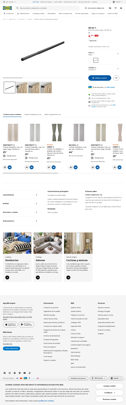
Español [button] (118, 2)
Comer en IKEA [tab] (112, 13)
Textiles (30, 19)
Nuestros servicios (104, 307)
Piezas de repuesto (50, 347)
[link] (91, 60)
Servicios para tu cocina (105, 315)
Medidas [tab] (6, 203)
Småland (100, 334)
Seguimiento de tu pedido (52, 311)
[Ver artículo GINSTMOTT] (13, 132)
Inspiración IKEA (76, 326)
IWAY (72, 363)
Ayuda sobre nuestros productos (54, 322)
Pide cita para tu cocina (69, 2)
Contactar (94, 2)
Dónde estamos (76, 311)
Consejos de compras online (53, 326)
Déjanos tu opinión (50, 360)
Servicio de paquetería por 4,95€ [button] (100, 98)
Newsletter (74, 348)
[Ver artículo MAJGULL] (79, 132)
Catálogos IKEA (76, 322)
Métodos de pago (49, 315)
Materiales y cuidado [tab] (10, 212)
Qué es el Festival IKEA (78, 367)
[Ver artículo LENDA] (57, 132)
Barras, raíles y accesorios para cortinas (46, 19)
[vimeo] (19, 373)
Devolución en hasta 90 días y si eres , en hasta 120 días (103, 106)
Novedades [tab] (52, 13)
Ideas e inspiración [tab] (65, 13)
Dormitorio (22, 19)
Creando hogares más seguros (80, 345)
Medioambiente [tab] (8, 221)
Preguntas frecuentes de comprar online (54, 331)
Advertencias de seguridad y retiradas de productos (56, 352)
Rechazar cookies (109, 399)
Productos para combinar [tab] (12, 114)
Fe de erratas (48, 356)
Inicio (4, 19)
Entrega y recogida (104, 311)
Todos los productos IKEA (79, 319)
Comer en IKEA (58, 2)
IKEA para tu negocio (46, 2)
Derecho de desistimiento (52, 336)
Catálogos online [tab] (38, 13)
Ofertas (73, 330)
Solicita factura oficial (50, 319)
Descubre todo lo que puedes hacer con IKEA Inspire (17, 318)
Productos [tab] (10, 13)
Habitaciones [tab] (24, 13)
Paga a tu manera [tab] (98, 13)
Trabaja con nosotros (78, 315)
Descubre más (7, 344)
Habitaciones (12, 19)
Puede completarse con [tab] (33, 114)
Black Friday (74, 360)
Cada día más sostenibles (79, 341)
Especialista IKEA (103, 319)
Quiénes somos (76, 307)
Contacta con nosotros (51, 307)
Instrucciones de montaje (52, 343)
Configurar (108, 393)
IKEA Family (36, 2)
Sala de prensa (75, 352)
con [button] (103, 87)
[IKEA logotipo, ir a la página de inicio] (7, 8)
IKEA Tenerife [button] (9, 2)
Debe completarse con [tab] (52, 114)
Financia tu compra (104, 330)
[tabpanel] (85, 203)
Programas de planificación (106, 326)
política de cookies (46, 401)
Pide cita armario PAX (84, 2)
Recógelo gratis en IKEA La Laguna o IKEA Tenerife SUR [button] (102, 101)
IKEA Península (75, 356)
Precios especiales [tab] (81, 13)
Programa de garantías (51, 339)
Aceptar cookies (109, 386)
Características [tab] (8, 195)
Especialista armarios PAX (106, 322)
